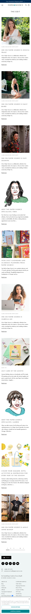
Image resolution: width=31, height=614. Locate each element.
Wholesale (3, 587)
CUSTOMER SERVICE (21, 581)
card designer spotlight (10, 46)
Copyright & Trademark (6, 591)
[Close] (29, 599)
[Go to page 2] (23, 548)
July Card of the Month (12, 371)
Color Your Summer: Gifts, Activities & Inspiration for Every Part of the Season (15, 473)
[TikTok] (10, 563)
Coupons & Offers (20, 589)
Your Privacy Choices (6, 595)
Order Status (19, 583)
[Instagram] (13, 563)
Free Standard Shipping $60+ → (15, 1)
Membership (19, 593)
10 (20, 548)
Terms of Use (19, 595)
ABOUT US (4, 581)
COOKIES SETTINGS (15, 607)
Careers (3, 585)
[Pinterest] (6, 563)
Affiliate (3, 589)
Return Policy (19, 587)
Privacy (3, 593)
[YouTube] (17, 563)
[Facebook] (2, 563)
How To (4, 367)
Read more (4, 64)
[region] (15, 605)
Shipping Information (20, 585)
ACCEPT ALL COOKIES (15, 611)
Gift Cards (18, 591)
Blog (2, 583)
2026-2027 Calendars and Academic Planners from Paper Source (13, 263)
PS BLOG (7, 557)
